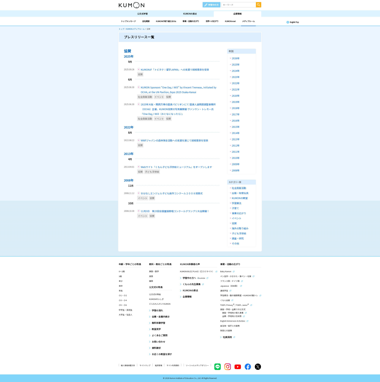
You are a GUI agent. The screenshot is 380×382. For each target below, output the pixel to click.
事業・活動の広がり (191, 21)
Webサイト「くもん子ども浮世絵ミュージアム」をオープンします (176, 167)
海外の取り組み (240, 228)
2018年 (236, 108)
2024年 (236, 70)
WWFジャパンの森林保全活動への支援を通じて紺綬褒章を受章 (174, 140)
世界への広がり (212, 21)
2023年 (236, 77)
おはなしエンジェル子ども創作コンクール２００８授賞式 (172, 193)
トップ (121, 29)
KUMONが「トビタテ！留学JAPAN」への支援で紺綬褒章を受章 (175, 69)
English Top (294, 22)
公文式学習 (142, 13)
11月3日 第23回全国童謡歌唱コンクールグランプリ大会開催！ (175, 211)
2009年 (236, 164)
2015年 (236, 127)
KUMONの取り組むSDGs (166, 21)
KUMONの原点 (190, 13)
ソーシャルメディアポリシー (197, 365)
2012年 (236, 145)
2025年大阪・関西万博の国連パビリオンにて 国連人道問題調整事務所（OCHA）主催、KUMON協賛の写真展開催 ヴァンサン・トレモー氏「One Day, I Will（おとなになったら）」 (178, 109)
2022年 (236, 83)
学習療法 (236, 203)
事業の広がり (239, 213)
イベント (159, 97)
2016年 (236, 120)
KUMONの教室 (240, 198)
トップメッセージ (128, 21)
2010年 (236, 158)
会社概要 (145, 21)
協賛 (140, 74)
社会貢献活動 (145, 97)
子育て (235, 208)
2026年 (236, 58)
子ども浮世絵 (152, 171)
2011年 (236, 151)
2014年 (236, 133)
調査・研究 (238, 238)
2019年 (236, 102)
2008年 (236, 170)
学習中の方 (213, 4)
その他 (235, 243)
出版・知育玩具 (240, 193)
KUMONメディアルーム (135, 29)
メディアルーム (248, 21)
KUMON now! (230, 21)
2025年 (236, 64)
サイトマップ (145, 365)
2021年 (236, 89)
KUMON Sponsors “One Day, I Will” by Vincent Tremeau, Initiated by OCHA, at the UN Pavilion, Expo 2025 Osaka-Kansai (178, 90)
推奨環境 (158, 365)
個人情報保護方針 (128, 365)
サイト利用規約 (173, 365)
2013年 (236, 139)
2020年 (236, 95)
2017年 (236, 114)
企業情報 (237, 13)
